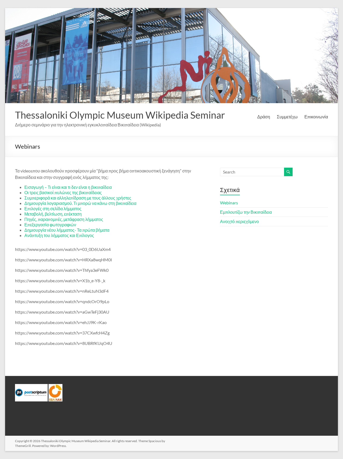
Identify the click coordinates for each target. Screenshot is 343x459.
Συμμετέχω (287, 116)
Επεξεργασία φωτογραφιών (50, 224)
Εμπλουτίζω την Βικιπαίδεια (246, 212)
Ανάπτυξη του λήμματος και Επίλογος (59, 235)
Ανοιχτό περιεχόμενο (239, 221)
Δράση (263, 116)
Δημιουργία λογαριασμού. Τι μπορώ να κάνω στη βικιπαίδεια (80, 203)
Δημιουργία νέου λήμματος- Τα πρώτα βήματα (66, 229)
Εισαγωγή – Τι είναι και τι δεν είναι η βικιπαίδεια (68, 187)
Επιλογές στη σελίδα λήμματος (52, 208)
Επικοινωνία (316, 116)
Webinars (229, 202)
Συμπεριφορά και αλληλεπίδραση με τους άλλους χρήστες (77, 197)
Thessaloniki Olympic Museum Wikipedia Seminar (120, 115)
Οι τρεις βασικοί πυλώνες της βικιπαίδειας (63, 192)
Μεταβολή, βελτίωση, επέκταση (53, 213)
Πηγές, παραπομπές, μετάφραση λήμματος (63, 219)
